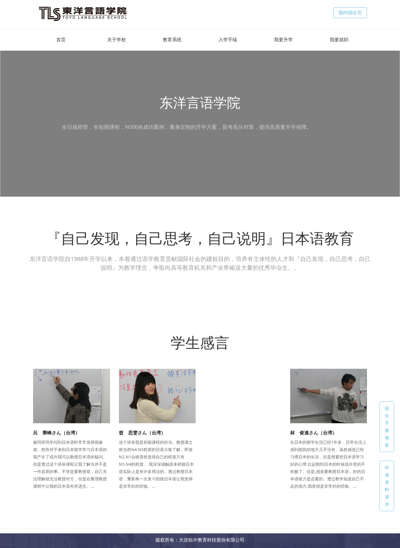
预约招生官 (350, 12)
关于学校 (116, 39)
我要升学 (283, 39)
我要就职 (339, 39)
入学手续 (227, 39)
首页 (61, 39)
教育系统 (172, 39)
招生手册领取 (387, 426)
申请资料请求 (387, 486)
